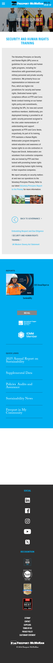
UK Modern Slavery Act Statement (25, 244)
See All (27, 312)
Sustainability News (19, 399)
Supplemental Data (19, 373)
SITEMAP (27, 618)
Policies (11, 384)
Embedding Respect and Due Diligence (28, 231)
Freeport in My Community (16, 411)
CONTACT (27, 621)
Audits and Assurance (19, 386)
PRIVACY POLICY (27, 631)
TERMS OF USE (27, 628)
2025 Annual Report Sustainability (22, 360)
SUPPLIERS (27, 624)
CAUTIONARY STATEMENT (27, 635)
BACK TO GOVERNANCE (30, 218)
